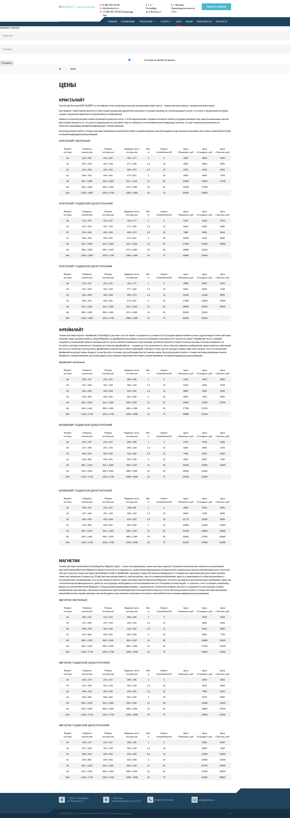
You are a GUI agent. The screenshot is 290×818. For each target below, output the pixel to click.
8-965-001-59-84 (111, 5)
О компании (128, 21)
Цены (179, 21)
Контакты (221, 21)
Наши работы (204, 21)
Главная (112, 21)
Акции (189, 21)
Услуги (165, 21)
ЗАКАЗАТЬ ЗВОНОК (216, 7)
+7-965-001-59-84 (112, 12)
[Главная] (62, 68)
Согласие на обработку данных (159, 60)
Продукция (146, 21)
